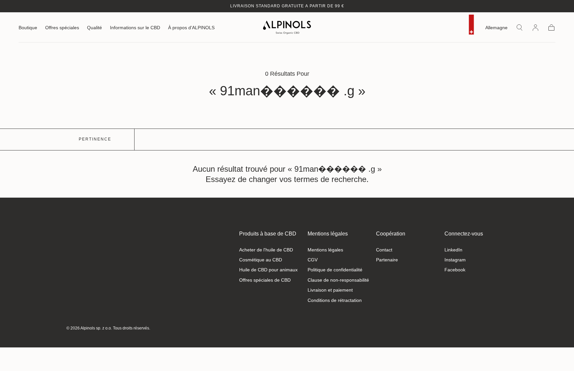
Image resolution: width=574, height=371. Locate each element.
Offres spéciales (62, 27)
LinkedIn (453, 249)
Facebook (454, 269)
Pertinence (95, 139)
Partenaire (387, 259)
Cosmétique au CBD (260, 259)
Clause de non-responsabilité (338, 280)
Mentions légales (328, 233)
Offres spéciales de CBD (265, 280)
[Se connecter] (535, 28)
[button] (496, 29)
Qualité (94, 27)
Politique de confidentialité (335, 269)
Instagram (455, 259)
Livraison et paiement (330, 290)
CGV (313, 259)
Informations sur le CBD (135, 27)
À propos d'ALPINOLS (191, 27)
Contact (384, 249)
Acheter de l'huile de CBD (266, 249)
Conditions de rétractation (335, 300)
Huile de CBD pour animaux (268, 269)
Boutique (28, 27)
